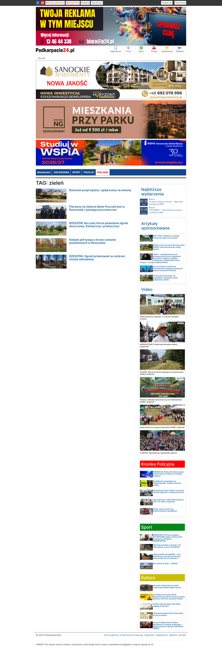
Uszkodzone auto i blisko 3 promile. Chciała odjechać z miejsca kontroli (168, 491)
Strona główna (111, 635)
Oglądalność (162, 635)
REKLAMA (102, 172)
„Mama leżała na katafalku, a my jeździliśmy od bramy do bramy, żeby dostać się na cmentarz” (167, 556)
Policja (154, 51)
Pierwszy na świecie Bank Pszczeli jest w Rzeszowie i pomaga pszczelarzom (97, 208)
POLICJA (89, 172)
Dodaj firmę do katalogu (131, 635)
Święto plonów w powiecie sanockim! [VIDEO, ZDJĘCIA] (162, 427)
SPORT (76, 172)
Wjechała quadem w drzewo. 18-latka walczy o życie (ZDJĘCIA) (167, 546)
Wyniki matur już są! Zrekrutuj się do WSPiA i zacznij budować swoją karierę (169, 247)
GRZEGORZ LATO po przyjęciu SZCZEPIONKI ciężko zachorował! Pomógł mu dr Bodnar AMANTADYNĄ (167, 538)
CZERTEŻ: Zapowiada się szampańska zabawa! (158, 453)
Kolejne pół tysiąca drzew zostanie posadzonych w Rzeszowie (92, 241)
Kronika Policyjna (157, 464)
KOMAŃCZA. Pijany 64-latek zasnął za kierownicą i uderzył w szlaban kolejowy (168, 474)
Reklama (85, 3)
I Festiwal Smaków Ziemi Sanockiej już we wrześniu (168, 614)
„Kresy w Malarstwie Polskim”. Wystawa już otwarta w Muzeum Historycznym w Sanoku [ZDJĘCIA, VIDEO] (168, 625)
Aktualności (97, 3)
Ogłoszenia (115, 51)
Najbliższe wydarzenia (152, 191)
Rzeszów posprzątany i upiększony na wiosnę (100, 190)
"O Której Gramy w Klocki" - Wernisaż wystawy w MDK (166, 201)
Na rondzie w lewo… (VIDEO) (165, 563)
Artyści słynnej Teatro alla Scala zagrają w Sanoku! (167, 605)
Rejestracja (180, 2)
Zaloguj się (167, 2)
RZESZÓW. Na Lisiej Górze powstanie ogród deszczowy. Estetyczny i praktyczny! (98, 224)
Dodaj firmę (73, 3)
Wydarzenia (167, 51)
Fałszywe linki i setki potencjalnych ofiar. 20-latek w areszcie (168, 501)
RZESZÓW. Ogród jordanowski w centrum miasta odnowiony (97, 257)
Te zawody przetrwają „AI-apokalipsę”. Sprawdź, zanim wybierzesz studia (165, 278)
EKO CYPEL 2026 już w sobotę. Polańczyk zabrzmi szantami (166, 237)
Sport (141, 51)
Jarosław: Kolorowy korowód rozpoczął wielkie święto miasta (167, 586)
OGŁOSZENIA (61, 172)
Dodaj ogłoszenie (56, 3)
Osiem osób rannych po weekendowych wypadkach (165, 510)
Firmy (128, 51)
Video (146, 289)
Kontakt (182, 635)
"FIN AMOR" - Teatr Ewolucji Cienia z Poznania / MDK (165, 210)
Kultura (148, 577)
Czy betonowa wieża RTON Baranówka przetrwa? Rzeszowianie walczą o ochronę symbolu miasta (169, 597)
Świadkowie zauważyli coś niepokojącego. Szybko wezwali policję (167, 483)
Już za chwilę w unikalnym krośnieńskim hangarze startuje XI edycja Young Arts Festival (168, 268)
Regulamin (150, 635)
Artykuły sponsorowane (155, 226)
